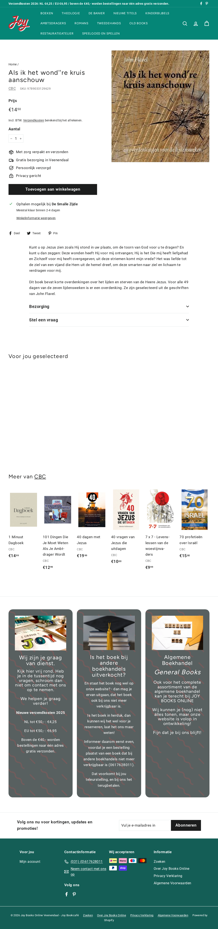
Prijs (13, 100)
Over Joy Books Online (171, 869)
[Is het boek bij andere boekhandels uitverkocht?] (109, 633)
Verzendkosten (33, 120)
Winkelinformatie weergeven (36, 218)
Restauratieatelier (57, 33)
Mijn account (30, 862)
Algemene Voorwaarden (172, 883)
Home (13, 64)
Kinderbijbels (157, 13)
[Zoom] (160, 106)
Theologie (71, 13)
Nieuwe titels (125, 13)
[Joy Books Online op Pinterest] (74, 894)
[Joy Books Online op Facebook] (66, 894)
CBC (12, 88)
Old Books (138, 23)
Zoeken (159, 862)
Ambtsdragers (53, 23)
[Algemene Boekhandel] (177, 633)
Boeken (46, 13)
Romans (81, 23)
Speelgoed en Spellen (101, 33)
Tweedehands (109, 23)
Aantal (14, 129)
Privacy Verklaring (168, 876)
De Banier (97, 13)
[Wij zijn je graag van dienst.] (40, 633)
